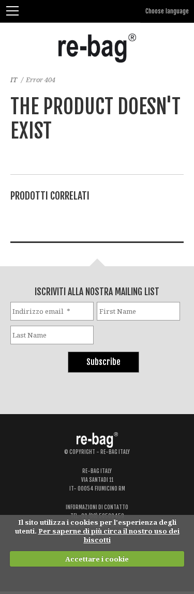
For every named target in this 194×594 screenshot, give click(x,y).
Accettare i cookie (97, 558)
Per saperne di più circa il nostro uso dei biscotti (109, 535)
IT (13, 79)
